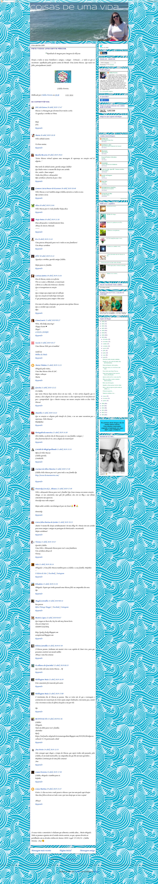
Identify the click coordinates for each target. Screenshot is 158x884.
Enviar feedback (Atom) (67, 859)
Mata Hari (104, 181)
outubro (105, 343)
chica (37, 205)
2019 (103, 337)
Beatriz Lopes (40, 618)
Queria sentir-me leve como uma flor (112, 377)
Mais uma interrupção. (108, 383)
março (105, 396)
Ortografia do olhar (107, 193)
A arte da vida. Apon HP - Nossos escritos (113, 169)
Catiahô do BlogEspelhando (45, 449)
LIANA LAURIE (41, 332)
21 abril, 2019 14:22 (49, 413)
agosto (105, 348)
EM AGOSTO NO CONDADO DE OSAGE (111, 146)
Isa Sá (37, 343)
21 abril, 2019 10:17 (47, 343)
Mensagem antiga (87, 850)
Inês (37, 564)
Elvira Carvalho (41, 646)
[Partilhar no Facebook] (71, 95)
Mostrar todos (124, 198)
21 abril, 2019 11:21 (54, 365)
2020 (103, 335)
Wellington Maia (41, 680)
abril (104, 357)
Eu (36, 239)
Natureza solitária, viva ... (109, 393)
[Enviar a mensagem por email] (66, 95)
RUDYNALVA (41, 719)
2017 (103, 405)
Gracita (38, 388)
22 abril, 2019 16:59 (56, 680)
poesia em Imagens (107, 175)
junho (104, 353)
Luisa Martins (40, 789)
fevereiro (105, 398)
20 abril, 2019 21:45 (45, 239)
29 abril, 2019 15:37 (54, 789)
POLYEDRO (105, 163)
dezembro (105, 339)
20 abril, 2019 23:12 (47, 256)
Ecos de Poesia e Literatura (109, 157)
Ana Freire (39, 750)
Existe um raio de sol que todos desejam (111, 262)
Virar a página (105, 170)
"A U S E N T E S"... (111, 206)
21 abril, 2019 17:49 (64, 489)
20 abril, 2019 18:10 (47, 135)
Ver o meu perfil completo (106, 91)
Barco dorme (105, 152)
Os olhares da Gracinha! (44, 665)
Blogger (96, 872)
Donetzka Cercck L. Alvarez (46, 489)
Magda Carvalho (41, 601)
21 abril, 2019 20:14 (46, 564)
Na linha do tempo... (111, 214)
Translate (111, 64)
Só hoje (103, 158)
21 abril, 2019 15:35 (64, 449)
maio (104, 355)
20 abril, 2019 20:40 (68, 188)
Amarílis (38, 413)
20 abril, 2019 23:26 (54, 276)
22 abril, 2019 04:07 (53, 618)
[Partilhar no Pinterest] (72, 95)
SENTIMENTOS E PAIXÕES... (109, 187)
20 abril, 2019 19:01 (55, 155)
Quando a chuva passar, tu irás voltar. (112, 385)
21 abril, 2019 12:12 (48, 388)
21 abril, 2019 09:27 (53, 320)
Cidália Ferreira (113, 72)
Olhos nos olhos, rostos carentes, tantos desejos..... (111, 380)
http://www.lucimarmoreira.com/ (47, 475)
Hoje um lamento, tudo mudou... (110, 365)
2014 (103, 412)
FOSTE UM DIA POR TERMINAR (109, 164)
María (37, 135)
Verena (38, 542)
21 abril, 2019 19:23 (65, 522)
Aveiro (101, 45)
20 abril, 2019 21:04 (47, 205)
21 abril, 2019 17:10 (62, 469)
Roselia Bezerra (41, 155)
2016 (103, 408)
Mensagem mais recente (41, 850)
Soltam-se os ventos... (112, 273)
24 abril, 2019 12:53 (51, 750)
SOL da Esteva (41, 107)
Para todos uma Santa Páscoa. (110, 371)
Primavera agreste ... (108, 391)
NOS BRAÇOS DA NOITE (108, 188)
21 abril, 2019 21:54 (50, 584)
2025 (103, 323)
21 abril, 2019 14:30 (60, 433)
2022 (103, 330)
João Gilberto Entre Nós (107, 140)
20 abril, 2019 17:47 (54, 107)
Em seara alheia (105, 195)
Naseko (77, 872)
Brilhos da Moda (41, 355)
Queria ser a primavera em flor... (114, 222)
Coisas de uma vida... (76, 8)
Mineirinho (104, 151)
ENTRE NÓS (105, 139)
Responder (38, 128)
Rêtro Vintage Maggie (43, 607)
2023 (103, 328)
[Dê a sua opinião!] (68, 95)
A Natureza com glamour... (113, 230)
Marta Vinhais (41, 365)
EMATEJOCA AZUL (106, 145)
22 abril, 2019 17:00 (56, 694)
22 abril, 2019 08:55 (61, 665)
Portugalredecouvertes (43, 433)
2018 (103, 403)
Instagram (60, 573)
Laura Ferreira (41, 772)
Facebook (51, 573)
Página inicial (65, 850)
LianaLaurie (40, 320)
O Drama (104, 182)
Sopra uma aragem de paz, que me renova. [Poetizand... (111, 374)
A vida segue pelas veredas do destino (116, 265)
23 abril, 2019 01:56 (55, 719)
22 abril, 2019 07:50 (55, 646)
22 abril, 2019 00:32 (55, 601)
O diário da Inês (40, 573)
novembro (105, 341)
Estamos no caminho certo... (114, 246)
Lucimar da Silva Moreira (45, 469)
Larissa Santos (40, 276)
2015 (103, 410)
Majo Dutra (39, 220)
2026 (103, 321)
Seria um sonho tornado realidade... (111, 359)
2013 (103, 414)
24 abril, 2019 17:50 (54, 772)
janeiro (105, 400)
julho (104, 350)
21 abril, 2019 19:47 (48, 542)
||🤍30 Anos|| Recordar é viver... (115, 238)
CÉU (37, 256)
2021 (103, 332)
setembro (105, 346)
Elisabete (39, 584)
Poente (103, 176)
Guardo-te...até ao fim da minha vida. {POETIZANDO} (112, 362)
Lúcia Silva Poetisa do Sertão (46, 522)
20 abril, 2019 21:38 (52, 220)
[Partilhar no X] (69, 95)
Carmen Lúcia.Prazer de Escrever (48, 188)
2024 (103, 326)
